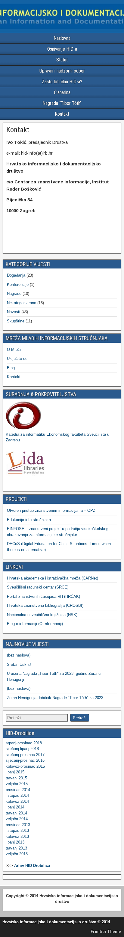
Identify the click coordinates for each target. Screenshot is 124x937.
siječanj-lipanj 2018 (22, 748)
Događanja (16, 275)
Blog (11, 368)
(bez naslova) (18, 655)
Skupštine (15, 321)
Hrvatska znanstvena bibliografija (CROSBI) (45, 605)
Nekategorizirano (21, 303)
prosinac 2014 (18, 789)
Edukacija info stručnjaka (29, 519)
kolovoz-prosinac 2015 (25, 766)
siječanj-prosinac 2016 (25, 760)
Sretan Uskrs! (19, 664)
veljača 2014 (17, 819)
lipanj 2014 (15, 807)
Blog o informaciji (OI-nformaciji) (35, 623)
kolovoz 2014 (17, 801)
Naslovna (62, 38)
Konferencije (18, 284)
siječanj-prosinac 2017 (25, 754)
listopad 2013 (17, 830)
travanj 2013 (16, 848)
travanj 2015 (16, 778)
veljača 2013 (17, 854)
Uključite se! (18, 358)
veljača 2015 (17, 783)
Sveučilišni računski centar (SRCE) (37, 587)
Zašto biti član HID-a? (62, 82)
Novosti (13, 312)
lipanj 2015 (15, 772)
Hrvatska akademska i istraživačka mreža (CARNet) (52, 578)
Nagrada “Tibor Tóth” (62, 103)
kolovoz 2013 (17, 836)
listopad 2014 (17, 795)
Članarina (62, 92)
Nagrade (14, 293)
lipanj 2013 (15, 842)
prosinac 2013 (18, 825)
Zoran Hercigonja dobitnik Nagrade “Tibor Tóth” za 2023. (55, 697)
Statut (62, 60)
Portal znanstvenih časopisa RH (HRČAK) (43, 596)
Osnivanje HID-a (62, 49)
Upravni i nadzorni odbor (62, 71)
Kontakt (62, 114)
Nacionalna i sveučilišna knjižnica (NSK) (42, 614)
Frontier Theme (106, 931)
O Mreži (14, 349)
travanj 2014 (16, 813)
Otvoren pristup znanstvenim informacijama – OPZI (52, 510)
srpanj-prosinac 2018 (24, 743)
